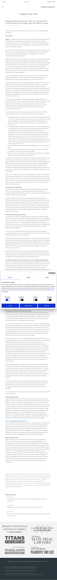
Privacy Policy (7, 567)
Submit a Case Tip (36, 561)
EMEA (43, 561)
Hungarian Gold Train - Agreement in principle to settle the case (25, 507)
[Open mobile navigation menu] (3, 7)
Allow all (47, 305)
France (47, 561)
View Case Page (16, 25)
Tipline (26, 1)
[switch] (21, 300)
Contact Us (23, 561)
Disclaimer (19, 567)
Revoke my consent (15, 570)
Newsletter (29, 561)
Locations (18, 561)
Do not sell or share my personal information (28, 570)
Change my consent (8, 570)
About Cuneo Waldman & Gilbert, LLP (16, 421)
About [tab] (47, 277)
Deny (10, 305)
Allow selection (28, 305)
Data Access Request (33, 567)
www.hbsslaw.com (10, 393)
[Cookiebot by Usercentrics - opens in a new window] (49, 273)
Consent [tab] (10, 277)
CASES (4, 1)
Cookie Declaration (25, 567)
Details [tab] (28, 277)
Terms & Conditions (13, 567)
